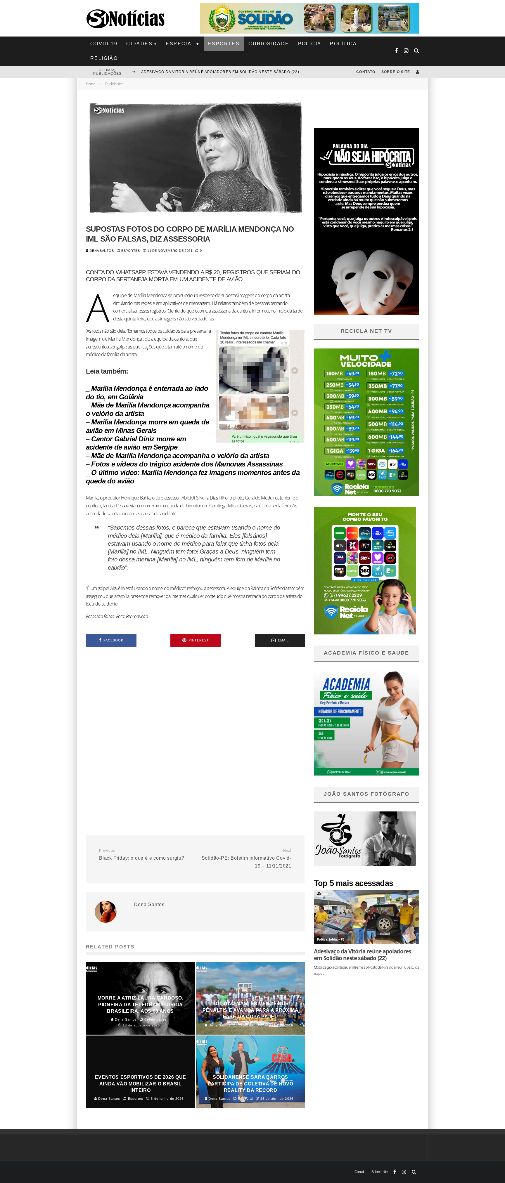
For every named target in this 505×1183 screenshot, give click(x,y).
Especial (180, 43)
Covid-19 (103, 43)
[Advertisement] (195, 701)
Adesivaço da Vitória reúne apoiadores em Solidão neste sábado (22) (362, 954)
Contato (365, 72)
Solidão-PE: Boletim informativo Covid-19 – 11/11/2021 (246, 858)
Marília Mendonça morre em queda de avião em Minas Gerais (147, 426)
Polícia (309, 43)
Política (343, 43)
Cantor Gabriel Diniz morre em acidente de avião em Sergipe (136, 443)
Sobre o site (395, 72)
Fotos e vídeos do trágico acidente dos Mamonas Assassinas (186, 464)
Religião (104, 58)
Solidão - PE (336, 939)
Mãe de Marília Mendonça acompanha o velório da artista (180, 455)
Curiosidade (268, 43)
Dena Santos (101, 250)
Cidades (139, 43)
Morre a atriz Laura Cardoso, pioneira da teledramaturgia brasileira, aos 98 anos (236, 72)
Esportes (224, 43)
